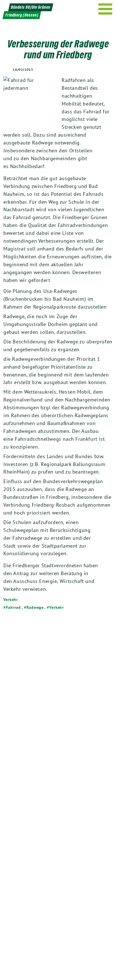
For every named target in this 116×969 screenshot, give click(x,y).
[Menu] (105, 9)
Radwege (35, 607)
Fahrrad (13, 607)
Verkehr (10, 599)
